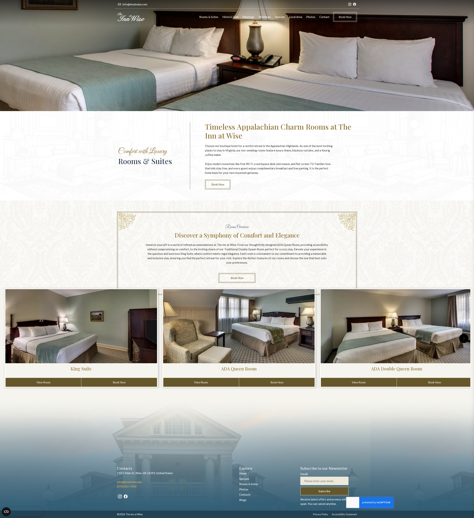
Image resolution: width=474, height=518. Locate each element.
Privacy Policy (320, 514)
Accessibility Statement (344, 514)
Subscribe (324, 491)
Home (242, 473)
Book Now (345, 17)
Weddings (264, 17)
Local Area (295, 17)
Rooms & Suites (208, 17)
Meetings (248, 17)
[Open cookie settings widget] (22, 511)
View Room (50, 382)
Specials (280, 17)
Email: (304, 474)
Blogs (242, 499)
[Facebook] (354, 4)
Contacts (245, 494)
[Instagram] (349, 4)
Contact (324, 17)
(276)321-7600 (126, 486)
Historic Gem (230, 17)
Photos (310, 17)
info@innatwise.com (134, 4)
